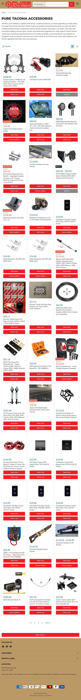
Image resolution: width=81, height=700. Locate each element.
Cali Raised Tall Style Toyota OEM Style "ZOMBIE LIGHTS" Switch (40, 508)
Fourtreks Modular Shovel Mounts (39, 550)
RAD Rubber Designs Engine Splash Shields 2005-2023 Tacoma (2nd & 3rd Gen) (66, 176)
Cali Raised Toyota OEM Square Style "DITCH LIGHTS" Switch (66, 464)
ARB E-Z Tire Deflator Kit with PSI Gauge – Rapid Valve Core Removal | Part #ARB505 (13, 555)
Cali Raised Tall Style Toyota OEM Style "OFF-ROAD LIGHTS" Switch (13, 508)
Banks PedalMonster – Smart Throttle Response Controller (66, 367)
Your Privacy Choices (40, 693)
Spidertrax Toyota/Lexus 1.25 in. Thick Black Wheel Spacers (40, 219)
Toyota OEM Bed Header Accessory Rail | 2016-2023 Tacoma (39, 410)
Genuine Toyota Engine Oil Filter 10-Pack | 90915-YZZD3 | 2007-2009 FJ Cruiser (14, 321)
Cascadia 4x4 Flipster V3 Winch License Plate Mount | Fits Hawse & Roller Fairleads (66, 415)
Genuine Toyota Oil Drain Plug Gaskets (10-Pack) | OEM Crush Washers (40, 306)
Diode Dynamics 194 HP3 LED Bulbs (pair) (40, 260)
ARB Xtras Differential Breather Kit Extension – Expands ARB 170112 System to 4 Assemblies (67, 311)
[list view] (77, 46)
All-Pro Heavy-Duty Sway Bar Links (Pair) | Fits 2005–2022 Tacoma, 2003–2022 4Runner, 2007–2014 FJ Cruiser (14, 416)
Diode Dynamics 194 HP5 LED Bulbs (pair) (14, 260)
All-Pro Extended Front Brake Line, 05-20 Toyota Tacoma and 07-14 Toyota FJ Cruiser (40, 602)
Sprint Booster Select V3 (11, 600)
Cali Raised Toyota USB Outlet (40, 79)
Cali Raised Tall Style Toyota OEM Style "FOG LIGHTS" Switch (66, 508)
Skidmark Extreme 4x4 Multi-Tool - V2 (13, 219)
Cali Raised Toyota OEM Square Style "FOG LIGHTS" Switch (39, 464)
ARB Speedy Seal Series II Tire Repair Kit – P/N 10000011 (40, 367)
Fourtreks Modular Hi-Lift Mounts (64, 544)
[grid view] (72, 46)
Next (47, 623)
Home (4, 12)
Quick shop (14, 90)
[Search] (71, 4)
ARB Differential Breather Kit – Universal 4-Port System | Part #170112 (66, 124)
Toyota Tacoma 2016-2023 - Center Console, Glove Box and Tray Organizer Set (67, 602)
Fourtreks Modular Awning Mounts (39, 165)
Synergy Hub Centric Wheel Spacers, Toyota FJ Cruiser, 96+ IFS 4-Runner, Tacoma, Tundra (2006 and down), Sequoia (14, 465)
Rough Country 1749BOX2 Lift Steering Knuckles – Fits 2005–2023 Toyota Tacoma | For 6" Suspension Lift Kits (14, 83)
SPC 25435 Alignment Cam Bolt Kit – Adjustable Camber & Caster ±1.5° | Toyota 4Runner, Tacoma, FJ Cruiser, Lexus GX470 (13, 178)
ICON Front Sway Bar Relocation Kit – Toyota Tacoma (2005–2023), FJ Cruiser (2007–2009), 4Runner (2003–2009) (14, 366)
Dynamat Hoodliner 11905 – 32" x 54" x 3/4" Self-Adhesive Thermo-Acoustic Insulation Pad (40, 127)
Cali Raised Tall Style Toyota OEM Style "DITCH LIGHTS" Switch (66, 222)
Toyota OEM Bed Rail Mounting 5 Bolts (63, 74)
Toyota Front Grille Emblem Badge (13, 130)
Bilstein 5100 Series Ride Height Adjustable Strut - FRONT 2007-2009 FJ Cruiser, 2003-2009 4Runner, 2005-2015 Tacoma (66, 263)
